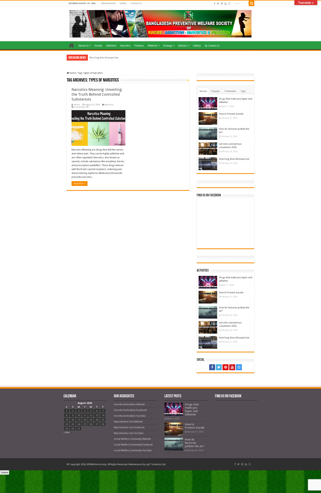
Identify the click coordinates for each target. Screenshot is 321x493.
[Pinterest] (221, 3)
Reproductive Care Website (128, 421)
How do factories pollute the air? (194, 443)
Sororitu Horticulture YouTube (129, 415)
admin (77, 104)
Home (71, 45)
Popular (215, 91)
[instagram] (229, 3)
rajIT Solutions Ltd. (156, 464)
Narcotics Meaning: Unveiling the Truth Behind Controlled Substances (97, 94)
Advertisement (108, 3)
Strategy (167, 45)
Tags (243, 91)
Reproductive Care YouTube (128, 433)
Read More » (79, 183)
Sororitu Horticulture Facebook (130, 410)
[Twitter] (218, 3)
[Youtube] (225, 3)
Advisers (182, 45)
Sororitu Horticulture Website (129, 404)
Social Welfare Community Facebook (133, 444)
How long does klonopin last (103, 57)
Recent (203, 91)
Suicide (98, 45)
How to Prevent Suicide (231, 113)
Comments (230, 91)
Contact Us (136, 3)
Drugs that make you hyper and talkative (192, 409)
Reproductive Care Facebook (129, 427)
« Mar (67, 432)
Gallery (123, 3)
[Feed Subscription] (188, 80)
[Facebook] (214, 3)
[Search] (251, 3)
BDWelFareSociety (96, 464)
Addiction (111, 45)
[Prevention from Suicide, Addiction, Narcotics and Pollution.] (160, 23)
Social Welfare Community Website (132, 438)
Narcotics (125, 45)
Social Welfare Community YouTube (133, 450)
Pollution (139, 45)
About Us (83, 45)
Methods (152, 45)
